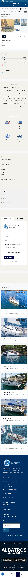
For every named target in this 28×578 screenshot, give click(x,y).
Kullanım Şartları (8, 253)
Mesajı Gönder (8, 257)
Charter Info (7, 507)
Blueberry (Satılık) (7, 418)
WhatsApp (14, 261)
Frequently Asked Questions (11, 516)
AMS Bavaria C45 (7, 338)
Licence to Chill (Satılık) (8, 392)
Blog (5, 512)
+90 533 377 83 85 (9, 497)
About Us (6, 504)
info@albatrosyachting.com (11, 489)
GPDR (20, 565)
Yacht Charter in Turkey (9, 502)
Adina (4, 446)
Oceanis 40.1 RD (7, 311)
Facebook (7, 543)
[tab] (4, 36)
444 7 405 (10, 1)
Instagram (15, 543)
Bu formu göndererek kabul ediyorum (13, 253)
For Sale (19, 347)
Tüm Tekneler (12, 227)
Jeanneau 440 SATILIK (8, 366)
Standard (8, 14)
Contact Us (7, 509)
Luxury (23, 347)
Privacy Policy (21, 567)
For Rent (3, 14)
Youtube (22, 543)
